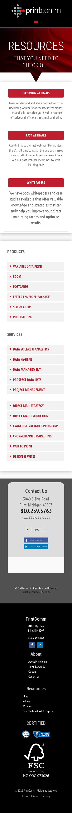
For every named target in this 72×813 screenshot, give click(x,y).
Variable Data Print (27, 266)
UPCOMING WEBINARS (36, 93)
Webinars (27, 706)
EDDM (17, 276)
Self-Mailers (22, 307)
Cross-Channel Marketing (32, 436)
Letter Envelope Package (31, 296)
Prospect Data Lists (27, 379)
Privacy (52, 588)
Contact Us (33, 676)
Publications (22, 317)
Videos (26, 701)
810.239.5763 (36, 511)
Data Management (27, 369)
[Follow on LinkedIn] (40, 645)
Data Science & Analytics (31, 349)
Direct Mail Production (30, 416)
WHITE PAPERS (36, 182)
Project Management (29, 389)
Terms (25, 796)
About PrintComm (37, 661)
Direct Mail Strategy (28, 405)
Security (46, 592)
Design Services (24, 456)
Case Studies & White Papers (38, 711)
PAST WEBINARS (36, 135)
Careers (32, 671)
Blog (25, 696)
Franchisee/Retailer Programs (35, 426)
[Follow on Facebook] (32, 645)
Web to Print (22, 446)
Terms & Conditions (31, 592)
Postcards (20, 286)
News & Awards (36, 666)
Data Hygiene (22, 359)
